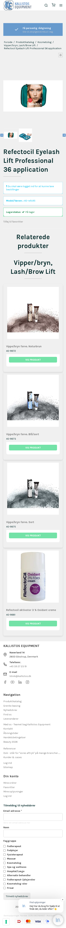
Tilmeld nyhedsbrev (17, 896)
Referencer (9, 748)
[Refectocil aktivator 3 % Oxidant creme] (33, 578)
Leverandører (10, 718)
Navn (6, 827)
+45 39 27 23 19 (18, 666)
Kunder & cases (12, 757)
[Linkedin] (20, 683)
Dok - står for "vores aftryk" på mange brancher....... (31, 753)
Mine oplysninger (13, 791)
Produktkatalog (12, 701)
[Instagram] (27, 683)
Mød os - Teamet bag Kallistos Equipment (27, 724)
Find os (7, 714)
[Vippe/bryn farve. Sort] (33, 490)
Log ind (7, 796)
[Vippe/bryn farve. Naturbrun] (33, 314)
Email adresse (12, 810)
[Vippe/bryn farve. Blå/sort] (33, 402)
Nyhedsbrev (10, 710)
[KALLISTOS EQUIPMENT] (17, 5)
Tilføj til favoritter (13, 221)
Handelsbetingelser (14, 737)
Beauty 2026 (10, 741)
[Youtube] (12, 683)
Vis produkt (33, 359)
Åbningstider (10, 733)
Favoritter (9, 787)
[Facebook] (5, 683)
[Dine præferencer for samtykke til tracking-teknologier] (6, 921)
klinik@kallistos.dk (20, 676)
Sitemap (8, 767)
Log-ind (7, 762)
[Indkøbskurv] (53, 5)
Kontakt (8, 728)
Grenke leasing (11, 705)
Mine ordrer (10, 782)
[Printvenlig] (60, 55)
